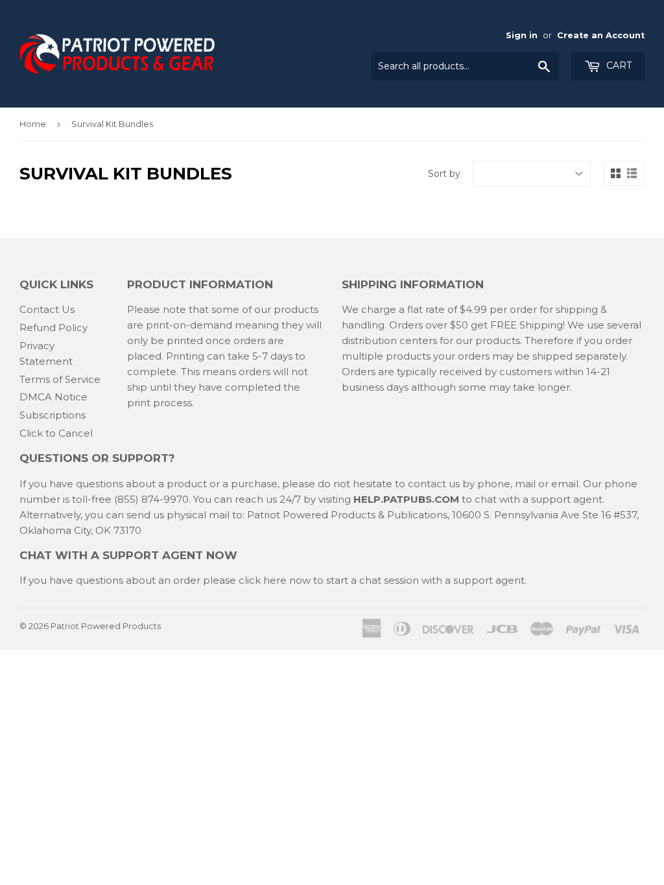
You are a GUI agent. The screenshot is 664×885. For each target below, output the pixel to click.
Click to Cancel (56, 433)
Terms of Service (60, 379)
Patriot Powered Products (106, 626)
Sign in (522, 35)
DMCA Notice (53, 397)
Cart (618, 65)
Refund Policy (53, 327)
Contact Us (47, 309)
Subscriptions (52, 415)
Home (32, 124)
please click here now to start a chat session (309, 580)
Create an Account (601, 35)
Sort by (444, 173)
